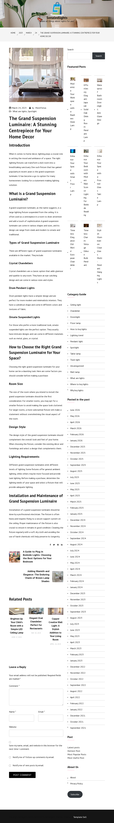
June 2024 (75, 556)
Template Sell (79, 817)
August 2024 (76, 544)
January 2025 (76, 513)
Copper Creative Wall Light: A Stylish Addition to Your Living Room (55, 629)
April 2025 (75, 495)
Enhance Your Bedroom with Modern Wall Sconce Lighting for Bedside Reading (86, 185)
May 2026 (75, 416)
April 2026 (75, 422)
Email (41, 711)
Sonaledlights (57, 17)
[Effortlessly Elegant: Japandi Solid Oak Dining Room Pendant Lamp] (86, 80)
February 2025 (77, 507)
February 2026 (77, 434)
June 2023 (75, 630)
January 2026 (76, 440)
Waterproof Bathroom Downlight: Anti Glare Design (99, 104)
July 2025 (74, 477)
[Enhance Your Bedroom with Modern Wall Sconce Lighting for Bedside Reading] (86, 151)
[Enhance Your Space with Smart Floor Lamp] (72, 151)
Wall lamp (75, 372)
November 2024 (78, 526)
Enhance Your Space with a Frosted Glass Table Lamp (99, 180)
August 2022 (76, 691)
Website (12, 726)
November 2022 (78, 672)
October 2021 (76, 721)
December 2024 (77, 520)
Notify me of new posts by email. (28, 765)
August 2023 (76, 617)
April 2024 (75, 568)
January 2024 (76, 587)
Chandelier (75, 310)
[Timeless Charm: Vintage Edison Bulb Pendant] (86, 225)
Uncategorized (77, 365)
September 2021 (78, 727)
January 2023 (76, 660)
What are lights (20, 111)
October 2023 (76, 605)
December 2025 (77, 446)
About (73, 777)
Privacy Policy (76, 783)
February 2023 (77, 654)
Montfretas (40, 107)
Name (12, 711)
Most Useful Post (75, 757)
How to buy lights (78, 329)
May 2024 (75, 562)
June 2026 (75, 410)
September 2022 (78, 685)
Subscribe (75, 794)
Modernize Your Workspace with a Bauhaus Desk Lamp (72, 106)
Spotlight (32, 111)
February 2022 (77, 703)
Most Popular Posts (76, 754)
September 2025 (78, 465)
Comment (14, 685)
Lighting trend (76, 335)
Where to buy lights (79, 384)
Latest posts (73, 747)
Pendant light (76, 341)
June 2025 (75, 483)
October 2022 (76, 679)
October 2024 (76, 532)
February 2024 (77, 581)
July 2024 (74, 550)
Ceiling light (75, 304)
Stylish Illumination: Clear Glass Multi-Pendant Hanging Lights (99, 256)
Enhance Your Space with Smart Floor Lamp (72, 175)
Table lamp (75, 353)
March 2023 (75, 648)
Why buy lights (76, 390)
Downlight (75, 317)
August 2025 (76, 471)
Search (70, 49)
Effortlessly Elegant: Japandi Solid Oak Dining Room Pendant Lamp (86, 113)
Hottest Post (73, 750)
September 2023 (78, 611)
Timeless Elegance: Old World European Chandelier (72, 249)
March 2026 (75, 428)
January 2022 (76, 709)
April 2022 (75, 697)
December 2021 (77, 715)
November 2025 (78, 452)
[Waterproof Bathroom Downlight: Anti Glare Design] (99, 80)
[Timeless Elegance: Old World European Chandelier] (72, 225)
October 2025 (76, 458)
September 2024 (78, 538)
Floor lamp (75, 323)
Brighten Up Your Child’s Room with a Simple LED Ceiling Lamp (16, 625)
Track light (75, 359)
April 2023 (75, 642)
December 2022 (77, 666)
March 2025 (75, 501)
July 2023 (74, 623)
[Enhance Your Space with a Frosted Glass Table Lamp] (99, 151)
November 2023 (78, 599)
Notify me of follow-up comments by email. (33, 757)
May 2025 (75, 489)
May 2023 (75, 636)
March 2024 (75, 575)
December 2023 (77, 593)
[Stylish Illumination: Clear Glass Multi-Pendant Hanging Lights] (99, 225)
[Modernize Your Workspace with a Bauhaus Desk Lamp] (72, 78)
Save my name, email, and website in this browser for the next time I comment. (35, 747)
